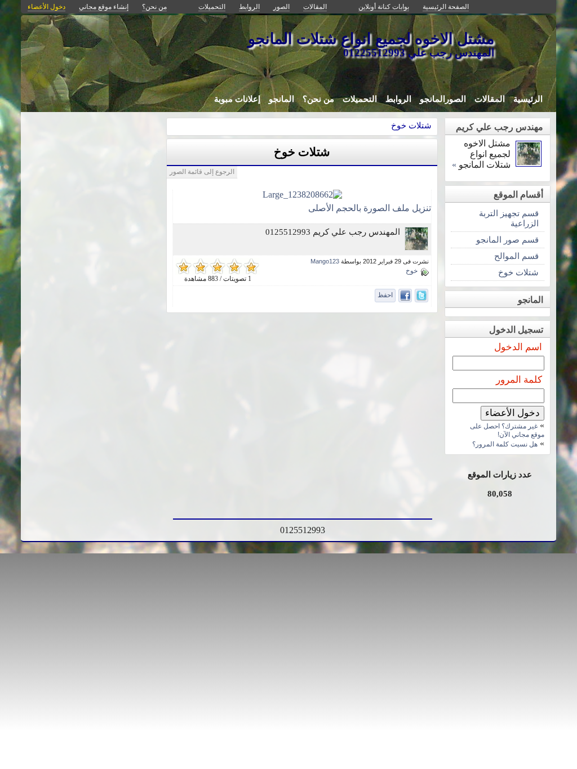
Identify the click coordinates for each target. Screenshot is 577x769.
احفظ (385, 295)
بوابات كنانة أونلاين (383, 7)
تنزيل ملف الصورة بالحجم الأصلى (369, 208)
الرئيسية (528, 99)
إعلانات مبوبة (237, 99)
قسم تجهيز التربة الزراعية (509, 218)
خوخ (412, 271)
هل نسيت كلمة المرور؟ (505, 444)
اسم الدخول (518, 347)
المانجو (281, 99)
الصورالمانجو (443, 99)
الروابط (398, 99)
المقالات (489, 99)
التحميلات (360, 99)
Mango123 (324, 261)
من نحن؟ (318, 99)
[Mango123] (416, 247)
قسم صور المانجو (507, 239)
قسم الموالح (516, 256)
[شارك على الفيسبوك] (405, 295)
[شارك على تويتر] (421, 295)
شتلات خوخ (411, 125)
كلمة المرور (519, 379)
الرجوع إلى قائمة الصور (202, 172)
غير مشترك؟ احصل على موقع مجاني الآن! (507, 430)
